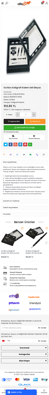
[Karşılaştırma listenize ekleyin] (25, 154)
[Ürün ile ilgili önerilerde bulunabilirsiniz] (44, 154)
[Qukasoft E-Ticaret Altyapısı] (24, 385)
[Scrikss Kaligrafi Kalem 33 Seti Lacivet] (12, 238)
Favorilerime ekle (12, 132)
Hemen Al (36, 121)
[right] (46, 243)
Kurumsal (24, 348)
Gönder (43, 328)
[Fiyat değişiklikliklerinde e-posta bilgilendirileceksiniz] (31, 154)
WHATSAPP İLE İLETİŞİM (26, 128)
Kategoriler (24, 354)
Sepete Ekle (15, 121)
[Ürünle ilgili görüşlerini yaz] (18, 154)
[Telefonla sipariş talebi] (38, 154)
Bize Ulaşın (24, 360)
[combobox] (3, 341)
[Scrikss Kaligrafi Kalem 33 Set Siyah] (37, 238)
